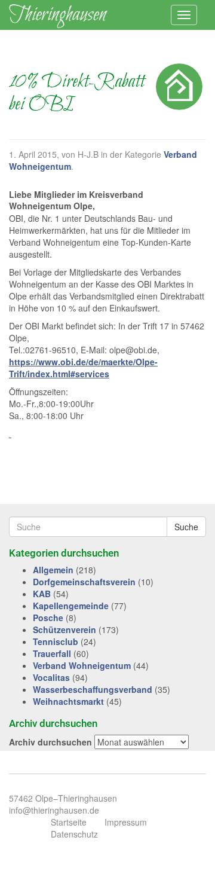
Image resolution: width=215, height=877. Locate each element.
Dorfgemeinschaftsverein (84, 582)
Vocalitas (51, 677)
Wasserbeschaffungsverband (92, 689)
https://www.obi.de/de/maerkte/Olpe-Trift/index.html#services (83, 368)
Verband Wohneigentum (82, 665)
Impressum (126, 822)
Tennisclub (55, 641)
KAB (42, 594)
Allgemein (53, 570)
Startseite (69, 822)
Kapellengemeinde (71, 606)
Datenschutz (74, 834)
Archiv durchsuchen (50, 742)
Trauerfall (52, 653)
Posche (48, 618)
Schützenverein (64, 629)
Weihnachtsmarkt (68, 701)
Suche (186, 527)
